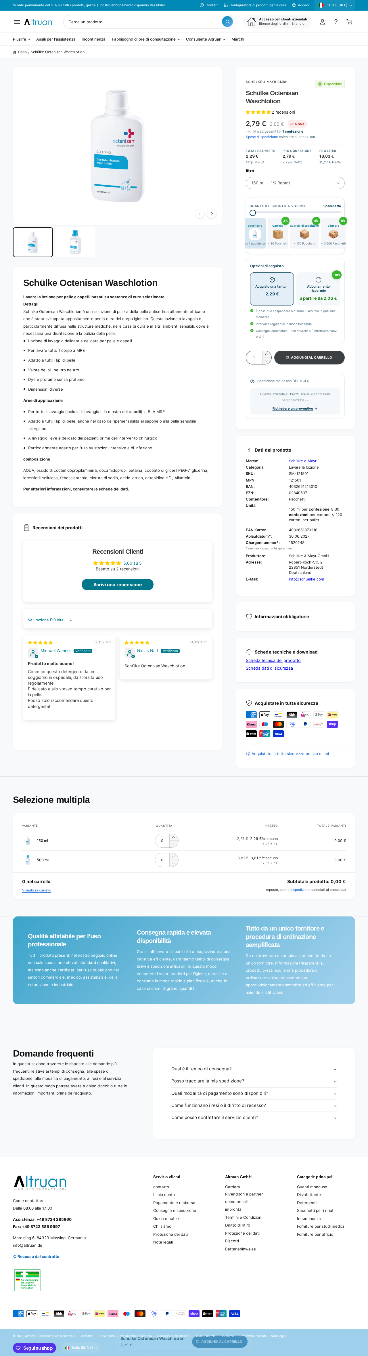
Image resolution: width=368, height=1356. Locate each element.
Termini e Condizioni (243, 1217)
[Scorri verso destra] (211, 213)
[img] (40, 642)
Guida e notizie (167, 1218)
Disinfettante (309, 1194)
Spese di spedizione (262, 137)
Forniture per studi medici (320, 1226)
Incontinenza (309, 1218)
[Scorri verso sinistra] (199, 213)
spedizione (301, 890)
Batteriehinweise (240, 1249)
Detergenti (307, 1202)
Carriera (232, 1187)
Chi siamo (162, 1226)
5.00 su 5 (132, 563)
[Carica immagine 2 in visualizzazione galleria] (75, 242)
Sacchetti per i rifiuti (315, 1210)
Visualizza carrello (36, 890)
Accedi (303, 5)
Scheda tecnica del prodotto (273, 660)
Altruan (30, 1336)
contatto (161, 1187)
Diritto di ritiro (237, 1225)
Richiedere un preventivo (293, 408)
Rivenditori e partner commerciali (244, 1198)
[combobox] (148, 21)
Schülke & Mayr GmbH (267, 81)
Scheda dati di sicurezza (269, 668)
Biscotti (232, 1241)
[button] (17, 21)
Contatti (212, 5)
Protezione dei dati (170, 1234)
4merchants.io (65, 1336)
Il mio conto (164, 1194)
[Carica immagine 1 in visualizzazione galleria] (33, 242)
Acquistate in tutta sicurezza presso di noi (290, 753)
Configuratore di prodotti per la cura (257, 5)
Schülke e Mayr (303, 461)
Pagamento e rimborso (174, 1202)
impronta (233, 1209)
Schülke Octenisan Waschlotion (58, 52)
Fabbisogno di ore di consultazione (144, 39)
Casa (22, 52)
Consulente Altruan (203, 39)
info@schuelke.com (306, 579)
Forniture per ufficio (315, 1234)
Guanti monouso (312, 1187)
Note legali (163, 1242)
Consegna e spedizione (174, 1210)
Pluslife (19, 39)
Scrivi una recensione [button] (117, 584)
